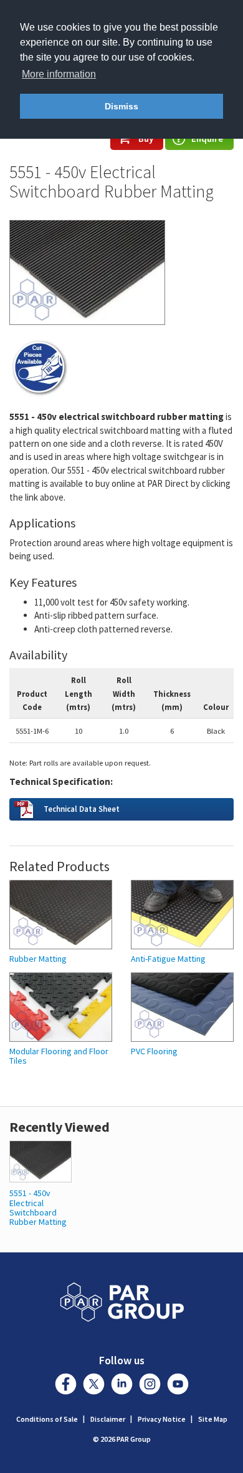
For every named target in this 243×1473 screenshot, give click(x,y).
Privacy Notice (162, 1419)
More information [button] (59, 74)
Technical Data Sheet (82, 809)
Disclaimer (107, 1419)
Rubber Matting (38, 959)
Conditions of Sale (47, 1419)
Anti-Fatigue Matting (168, 959)
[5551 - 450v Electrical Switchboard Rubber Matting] (40, 1160)
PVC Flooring (154, 1051)
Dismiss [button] (121, 106)
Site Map (212, 1419)
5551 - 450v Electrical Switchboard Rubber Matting (38, 1207)
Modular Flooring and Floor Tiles (58, 1056)
